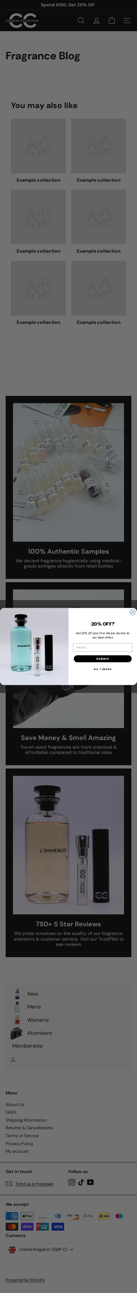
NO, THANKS (102, 669)
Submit (102, 659)
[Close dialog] (132, 612)
